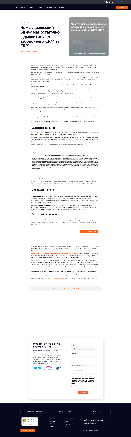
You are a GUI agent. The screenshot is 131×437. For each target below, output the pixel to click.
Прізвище (74, 353)
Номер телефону (76, 370)
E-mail (73, 362)
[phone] (112, 2)
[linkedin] (107, 2)
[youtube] (104, 2)
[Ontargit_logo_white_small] (8, 6)
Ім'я (73, 345)
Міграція (29, 22)
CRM (21, 22)
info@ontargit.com (37, 411)
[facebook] (101, 2)
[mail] (109, 2)
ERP (25, 22)
